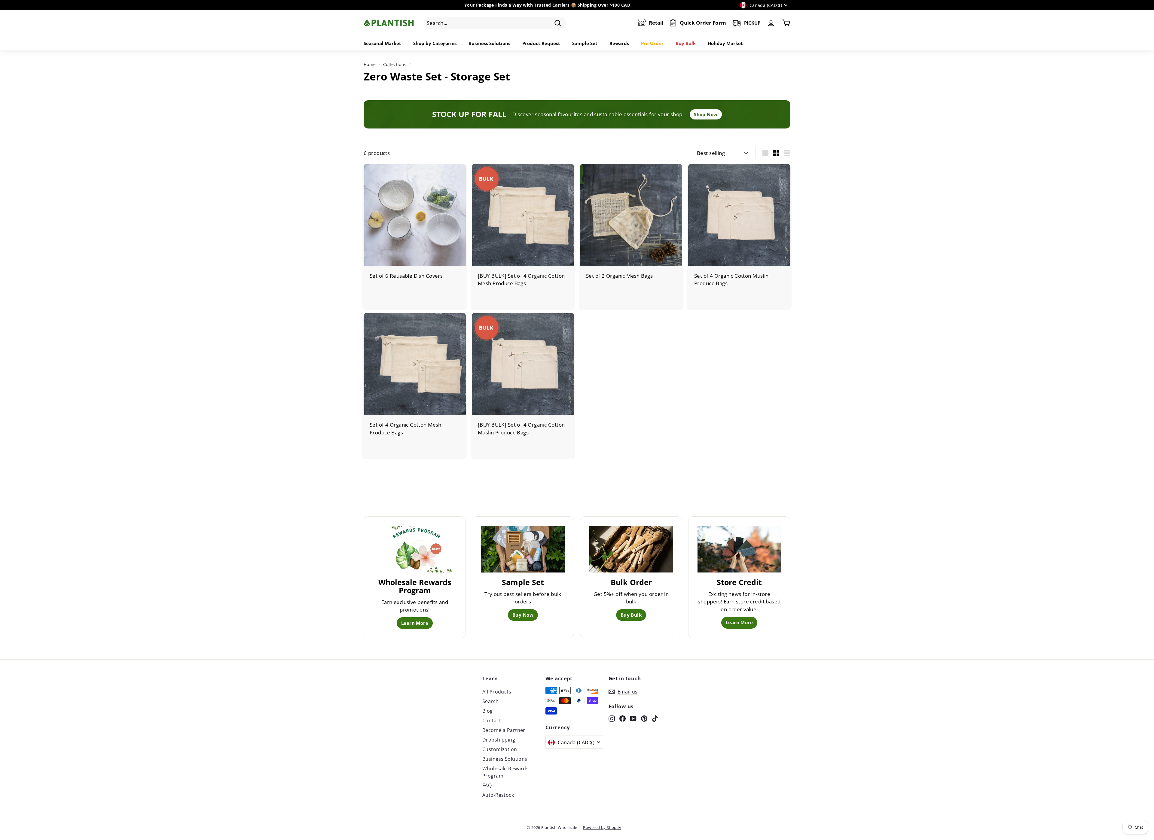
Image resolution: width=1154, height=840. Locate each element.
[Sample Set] (523, 549)
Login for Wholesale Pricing (400, 285)
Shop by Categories (434, 43)
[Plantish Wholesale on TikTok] (655, 718)
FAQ (487, 785)
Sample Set (584, 43)
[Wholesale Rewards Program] (414, 549)
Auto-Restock (498, 795)
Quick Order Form (703, 22)
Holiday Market (725, 43)
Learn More (414, 623)
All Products (496, 691)
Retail (656, 22)
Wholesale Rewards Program (505, 772)
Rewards (619, 43)
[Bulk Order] (631, 549)
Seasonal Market (382, 43)
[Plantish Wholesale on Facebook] (622, 718)
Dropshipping (498, 739)
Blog (487, 711)
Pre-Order (652, 43)
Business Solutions (489, 43)
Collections (395, 64)
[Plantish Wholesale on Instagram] (612, 718)
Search (490, 701)
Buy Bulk (686, 43)
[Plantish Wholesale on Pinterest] (644, 718)
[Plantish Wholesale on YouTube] (633, 718)
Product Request (541, 43)
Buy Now (522, 615)
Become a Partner (503, 730)
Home (370, 64)
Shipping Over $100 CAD (604, 5)
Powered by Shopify (602, 827)
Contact (491, 720)
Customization (499, 749)
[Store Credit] (739, 549)
